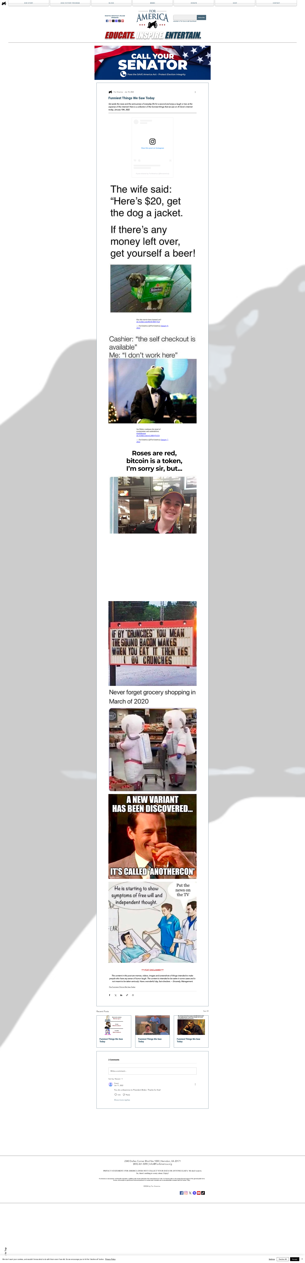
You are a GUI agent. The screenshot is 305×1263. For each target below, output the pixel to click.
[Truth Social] (116, 21)
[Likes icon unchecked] (115, 1094)
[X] (190, 1193)
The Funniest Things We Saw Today (122, 987)
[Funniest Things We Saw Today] (114, 1025)
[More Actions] (195, 1084)
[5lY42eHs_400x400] (113, 21)
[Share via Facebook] (109, 995)
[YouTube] (122, 21)
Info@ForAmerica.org (160, 1163)
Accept (294, 1259)
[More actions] (195, 91)
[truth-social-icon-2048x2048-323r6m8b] (194, 1193)
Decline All (283, 1259)
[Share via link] (127, 995)
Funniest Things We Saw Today (111, 1040)
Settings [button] (272, 1259)
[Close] (302, 1259)
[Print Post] (133, 995)
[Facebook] (107, 21)
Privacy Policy (110, 1259)
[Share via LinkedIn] (121, 995)
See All (205, 1011)
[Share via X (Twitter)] (115, 995)
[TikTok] (119, 21)
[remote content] (152, 147)
